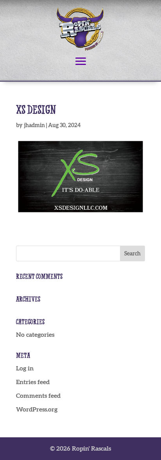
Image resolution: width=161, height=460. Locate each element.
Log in (25, 368)
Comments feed (38, 395)
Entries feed (33, 381)
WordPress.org (36, 409)
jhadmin (34, 125)
